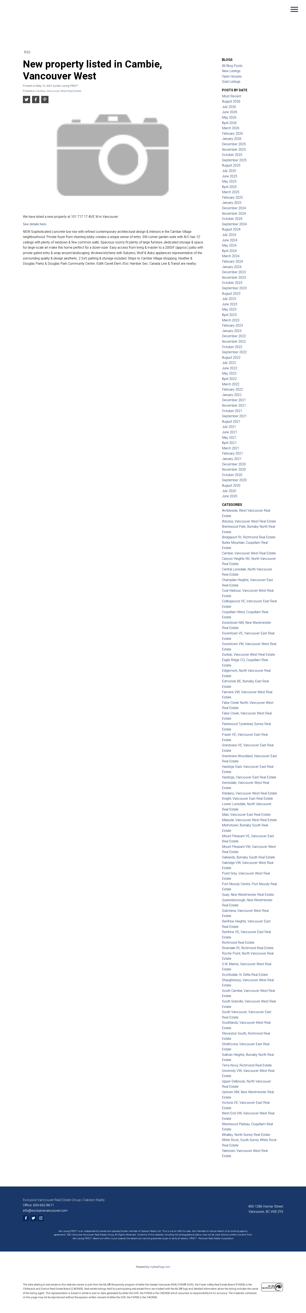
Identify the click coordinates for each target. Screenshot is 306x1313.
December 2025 (234, 144)
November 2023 (234, 277)
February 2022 (232, 389)
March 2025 (230, 192)
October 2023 (232, 282)
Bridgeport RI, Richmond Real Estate (248, 537)
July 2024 (229, 234)
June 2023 (229, 304)
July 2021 (229, 426)
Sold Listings (231, 81)
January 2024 (231, 266)
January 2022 (231, 394)
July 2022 (229, 362)
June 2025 (229, 176)
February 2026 (232, 133)
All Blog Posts (232, 65)
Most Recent (231, 96)
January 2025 (231, 202)
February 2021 (232, 453)
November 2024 (234, 213)
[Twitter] (33, 1218)
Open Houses (232, 76)
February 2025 (232, 197)
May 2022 (229, 373)
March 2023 (230, 320)
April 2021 (229, 442)
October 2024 (232, 218)
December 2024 (234, 208)
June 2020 (229, 496)
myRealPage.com (160, 1267)
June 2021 (229, 432)
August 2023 (231, 293)
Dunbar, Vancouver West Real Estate (248, 654)
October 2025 (232, 154)
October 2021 (232, 410)
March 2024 (230, 256)
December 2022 (234, 336)
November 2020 (234, 469)
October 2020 (232, 474)
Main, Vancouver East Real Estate (246, 814)
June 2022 (229, 368)
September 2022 (234, 352)
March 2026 (230, 128)
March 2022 (230, 384)
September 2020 (234, 480)
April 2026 (229, 122)
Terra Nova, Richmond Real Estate (247, 1065)
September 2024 (234, 224)
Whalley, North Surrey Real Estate (246, 1134)
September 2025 (234, 160)
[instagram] (41, 1218)
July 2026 (229, 106)
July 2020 (229, 491)
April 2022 (229, 378)
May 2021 (229, 437)
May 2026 (229, 117)
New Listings (231, 71)
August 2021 (231, 421)
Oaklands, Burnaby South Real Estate (248, 857)
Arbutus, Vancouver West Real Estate (249, 521)
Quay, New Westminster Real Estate (248, 894)
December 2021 (234, 400)
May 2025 (229, 181)
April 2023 (229, 314)
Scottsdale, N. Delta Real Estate (245, 974)
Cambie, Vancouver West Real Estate (58, 91)
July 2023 (229, 298)
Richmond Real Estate (238, 942)
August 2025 (231, 165)
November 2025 (234, 149)
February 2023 (232, 325)
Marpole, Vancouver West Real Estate (249, 820)
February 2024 (232, 261)
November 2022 (234, 341)
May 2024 (229, 245)
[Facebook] (26, 1218)
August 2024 (231, 229)
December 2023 (234, 272)
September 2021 (234, 416)
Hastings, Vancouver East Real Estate (249, 777)
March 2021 (230, 448)
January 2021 (231, 458)
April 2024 (229, 250)
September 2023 (234, 288)
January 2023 (231, 330)
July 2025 (229, 170)
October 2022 (232, 347)
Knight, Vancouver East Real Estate (247, 798)
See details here (34, 224)
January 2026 (231, 138)
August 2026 (231, 101)
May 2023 (229, 309)
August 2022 (231, 357)
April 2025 (229, 186)
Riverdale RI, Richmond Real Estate (248, 948)
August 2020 (231, 485)
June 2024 (229, 240)
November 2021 (234, 405)
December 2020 (234, 464)
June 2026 (229, 112)
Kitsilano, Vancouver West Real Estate (249, 793)
